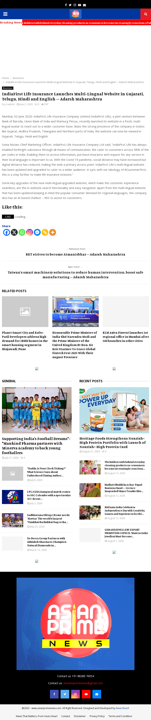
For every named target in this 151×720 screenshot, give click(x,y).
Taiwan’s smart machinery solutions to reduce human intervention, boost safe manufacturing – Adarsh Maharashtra (75, 274)
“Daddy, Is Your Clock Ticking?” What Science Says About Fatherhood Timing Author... (46, 472)
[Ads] (36, 369)
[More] (52, 232)
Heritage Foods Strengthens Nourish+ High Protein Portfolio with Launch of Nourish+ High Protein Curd (112, 442)
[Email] (96, 694)
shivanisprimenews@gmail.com (83, 683)
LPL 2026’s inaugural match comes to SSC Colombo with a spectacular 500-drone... (49, 495)
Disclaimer (80, 716)
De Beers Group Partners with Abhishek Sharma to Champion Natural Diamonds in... (46, 542)
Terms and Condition (120, 716)
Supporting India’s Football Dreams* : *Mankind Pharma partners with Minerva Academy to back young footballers (36, 445)
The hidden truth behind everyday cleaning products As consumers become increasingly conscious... (125, 465)
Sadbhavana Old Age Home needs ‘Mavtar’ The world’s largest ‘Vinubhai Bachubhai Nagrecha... (48, 518)
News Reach (122, 708)
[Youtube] (86, 694)
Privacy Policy (97, 716)
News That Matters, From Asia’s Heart (36, 716)
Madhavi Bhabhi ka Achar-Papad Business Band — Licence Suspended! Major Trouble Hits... (124, 488)
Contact (65, 716)
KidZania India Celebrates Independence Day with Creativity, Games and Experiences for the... (125, 510)
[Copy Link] (44, 232)
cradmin (10, 104)
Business (7, 88)
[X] (14, 232)
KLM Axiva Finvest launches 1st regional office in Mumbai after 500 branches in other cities (126, 337)
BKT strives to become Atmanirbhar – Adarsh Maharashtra (75, 254)
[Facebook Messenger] (37, 232)
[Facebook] (6, 232)
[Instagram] (29, 232)
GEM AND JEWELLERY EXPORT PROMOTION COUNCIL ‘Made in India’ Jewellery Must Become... (126, 533)
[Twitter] (65, 694)
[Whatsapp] (21, 232)
